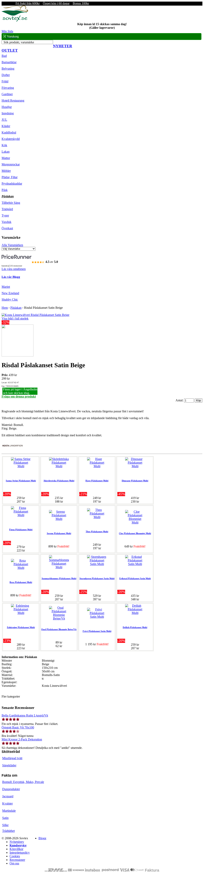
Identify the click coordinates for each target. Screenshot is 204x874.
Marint (6, 286)
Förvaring (8, 87)
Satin (5, 818)
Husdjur (7, 107)
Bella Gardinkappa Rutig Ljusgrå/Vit (25, 715)
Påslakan (8, 196)
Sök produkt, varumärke (19, 42)
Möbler (6, 170)
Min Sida (7, 31)
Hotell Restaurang (13, 100)
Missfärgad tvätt (12, 758)
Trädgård (7, 209)
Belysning (8, 68)
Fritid (5, 81)
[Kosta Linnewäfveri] (13, 450)
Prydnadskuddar (12, 183)
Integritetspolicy (20, 852)
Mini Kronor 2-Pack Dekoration (22, 739)
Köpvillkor (16, 849)
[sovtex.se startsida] (15, 20)
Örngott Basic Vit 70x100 (18, 727)
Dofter (6, 75)
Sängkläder (9, 765)
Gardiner (7, 94)
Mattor (6, 158)
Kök (4, 145)
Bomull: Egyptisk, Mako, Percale (23, 782)
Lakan (6, 151)
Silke (5, 825)
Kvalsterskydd (11, 139)
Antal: (180, 400)
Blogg (42, 838)
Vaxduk (6, 222)
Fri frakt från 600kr (28, 3)
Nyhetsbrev (17, 841)
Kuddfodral (9, 132)
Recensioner (17, 859)
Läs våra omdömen (14, 269)
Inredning (8, 113)
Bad (4, 55)
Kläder (6, 126)
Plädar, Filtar (10, 177)
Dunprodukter (11, 789)
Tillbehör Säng (11, 202)
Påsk (5, 190)
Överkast (7, 228)
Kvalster (7, 803)
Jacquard (7, 796)
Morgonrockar (11, 164)
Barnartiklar (9, 62)
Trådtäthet (8, 830)
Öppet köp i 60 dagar (56, 3)
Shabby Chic (10, 299)
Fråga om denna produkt (19, 396)
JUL (4, 119)
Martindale (9, 810)
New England (10, 293)
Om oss (14, 863)
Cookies (15, 856)
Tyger (5, 215)
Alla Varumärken (12, 245)
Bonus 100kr (81, 3)
